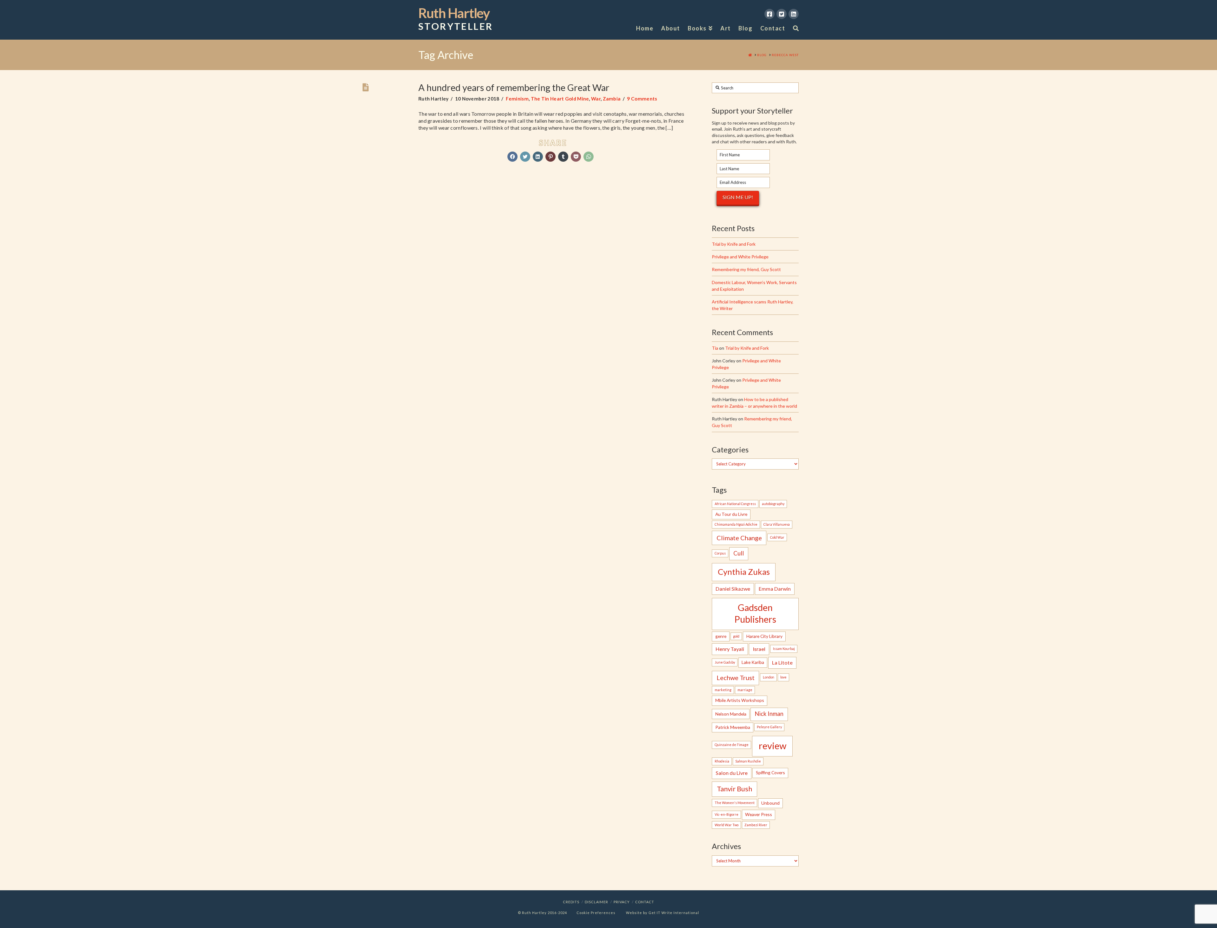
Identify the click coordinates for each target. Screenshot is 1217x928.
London (768, 677)
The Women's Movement (735, 803)
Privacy (622, 902)
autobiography (773, 504)
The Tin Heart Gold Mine (560, 98)
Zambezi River (755, 825)
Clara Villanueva (776, 524)
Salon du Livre (732, 773)
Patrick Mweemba (732, 727)
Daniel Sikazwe (733, 589)
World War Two (726, 825)
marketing (723, 690)
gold (736, 636)
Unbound (770, 803)
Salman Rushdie (748, 761)
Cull (738, 553)
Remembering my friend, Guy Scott (746, 269)
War (596, 98)
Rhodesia (722, 761)
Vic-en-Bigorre (726, 814)
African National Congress (735, 504)
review (772, 745)
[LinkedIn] (794, 14)
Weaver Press (758, 814)
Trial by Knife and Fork (734, 244)
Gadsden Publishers (755, 613)
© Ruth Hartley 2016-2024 (542, 913)
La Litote (782, 662)
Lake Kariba (753, 662)
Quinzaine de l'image (732, 745)
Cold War (777, 537)
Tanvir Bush (734, 789)
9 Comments (642, 98)
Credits (571, 902)
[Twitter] (781, 14)
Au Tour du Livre (731, 514)
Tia (715, 348)
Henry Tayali (730, 649)
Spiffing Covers (770, 772)
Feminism (517, 98)
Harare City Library (764, 636)
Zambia (612, 98)
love (783, 677)
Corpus (720, 553)
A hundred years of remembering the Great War (513, 87)
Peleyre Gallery (769, 727)
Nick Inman (769, 713)
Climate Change (739, 538)
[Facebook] (769, 14)
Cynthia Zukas (744, 571)
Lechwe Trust (736, 677)
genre (720, 636)
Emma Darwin (775, 589)
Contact (644, 902)
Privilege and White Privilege (740, 256)
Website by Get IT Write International (662, 913)
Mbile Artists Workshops (739, 700)
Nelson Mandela (730, 714)
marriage (744, 690)
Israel (759, 649)
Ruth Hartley (455, 19)
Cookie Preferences (595, 913)
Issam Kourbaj (784, 648)
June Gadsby (725, 662)
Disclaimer (596, 902)
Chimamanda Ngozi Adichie (736, 524)
